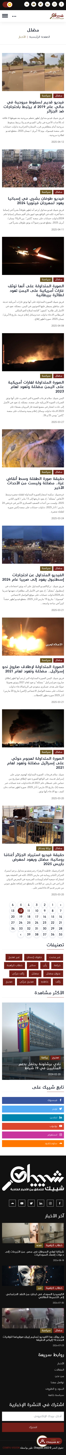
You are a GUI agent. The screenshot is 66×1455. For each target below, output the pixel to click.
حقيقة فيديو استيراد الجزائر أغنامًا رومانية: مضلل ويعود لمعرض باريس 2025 (34, 859)
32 (28, 928)
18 (28, 916)
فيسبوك (53, 1100)
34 (13, 928)
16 (44, 916)
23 (44, 922)
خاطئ (44, 981)
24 (36, 922)
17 (36, 916)
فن (40, 1288)
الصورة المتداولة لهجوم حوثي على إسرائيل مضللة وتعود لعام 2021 (35, 763)
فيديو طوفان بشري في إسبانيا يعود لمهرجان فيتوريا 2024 (36, 201)
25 (28, 922)
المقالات (59, 1369)
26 (21, 922)
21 (60, 922)
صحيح (9, 981)
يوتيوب (54, 1126)
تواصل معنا (57, 1382)
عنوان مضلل (53, 973)
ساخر (33, 965)
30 (44, 928)
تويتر (55, 1109)
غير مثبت (54, 957)
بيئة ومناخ (44, 848)
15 (52, 916)
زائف (58, 981)
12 (20, 910)
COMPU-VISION (11, 1447)
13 (12, 910)
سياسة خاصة (56, 1395)
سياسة (46, 95)
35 (60, 934)
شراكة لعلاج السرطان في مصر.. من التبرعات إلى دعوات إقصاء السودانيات (34, 1253)
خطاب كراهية (14, 965)
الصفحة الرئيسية (39, 36)
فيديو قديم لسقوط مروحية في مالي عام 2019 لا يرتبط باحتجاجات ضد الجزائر (33, 106)
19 (20, 916)
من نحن (59, 1376)
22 (52, 922)
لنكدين (54, 1117)
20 (13, 916)
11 (28, 910)
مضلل (58, 95)
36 (52, 934)
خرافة (57, 965)
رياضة (44, 1057)
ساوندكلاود (51, 1143)
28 (60, 928)
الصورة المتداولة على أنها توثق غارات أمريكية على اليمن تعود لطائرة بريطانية (36, 290)
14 (60, 916)
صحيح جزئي (27, 981)
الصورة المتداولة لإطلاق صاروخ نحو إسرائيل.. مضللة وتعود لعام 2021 (33, 669)
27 (13, 922)
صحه (39, 1245)
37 (44, 934)
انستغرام (53, 1135)
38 (36, 934)
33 (21, 928)
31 (36, 928)
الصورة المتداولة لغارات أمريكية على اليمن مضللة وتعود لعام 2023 (36, 386)
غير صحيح (14, 957)
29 (52, 928)
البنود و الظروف (54, 1388)
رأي (45, 965)
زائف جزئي (18, 973)
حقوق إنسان (34, 957)
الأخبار (60, 1363)
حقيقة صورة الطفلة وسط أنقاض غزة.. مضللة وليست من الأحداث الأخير (35, 483)
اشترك (33, 1427)
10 (36, 910)
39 (28, 934)
